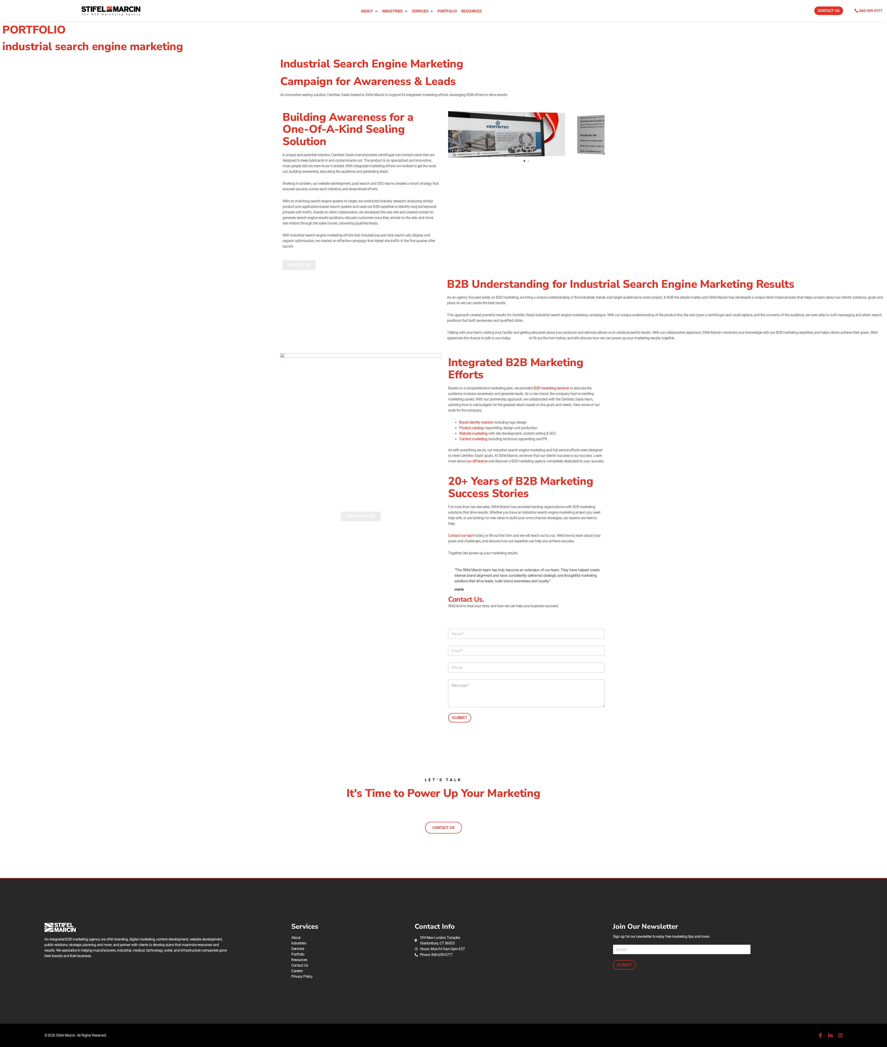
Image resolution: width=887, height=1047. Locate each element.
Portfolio (447, 11)
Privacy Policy (302, 976)
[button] (524, 161)
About (367, 11)
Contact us (520, 338)
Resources (471, 11)
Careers (297, 971)
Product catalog (471, 428)
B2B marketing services (551, 388)
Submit (459, 717)
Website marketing (473, 433)
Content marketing (473, 439)
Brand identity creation (476, 422)
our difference (477, 461)
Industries (392, 11)
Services (420, 11)
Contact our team (461, 535)
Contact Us (299, 965)
